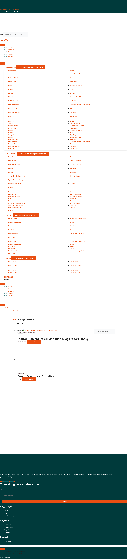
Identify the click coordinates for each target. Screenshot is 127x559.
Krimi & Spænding (75, 161)
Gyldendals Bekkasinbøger (17, 176)
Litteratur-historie (14, 112)
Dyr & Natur (12, 81)
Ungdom (72, 183)
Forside (14, 320)
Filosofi (10, 89)
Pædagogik (73, 81)
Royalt (72, 226)
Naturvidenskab (75, 74)
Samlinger (73, 172)
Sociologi (73, 101)
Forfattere (11, 226)
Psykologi (73, 89)
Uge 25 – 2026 (13, 261)
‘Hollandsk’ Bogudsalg (77, 234)
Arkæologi (11, 74)
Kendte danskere (13, 234)
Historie (10, 97)
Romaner (73, 168)
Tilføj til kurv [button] (34, 342)
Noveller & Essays (76, 164)
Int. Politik (11, 230)
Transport (73, 112)
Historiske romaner (14, 183)
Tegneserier (74, 180)
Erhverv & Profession (15, 222)
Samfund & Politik (75, 97)
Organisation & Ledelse (77, 78)
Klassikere (73, 157)
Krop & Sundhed (13, 104)
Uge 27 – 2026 (74, 261)
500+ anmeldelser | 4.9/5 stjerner (9, 9)
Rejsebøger (73, 93)
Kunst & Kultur (13, 108)
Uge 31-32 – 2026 (75, 265)
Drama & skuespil (14, 164)
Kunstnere (11, 237)
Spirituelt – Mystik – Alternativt (80, 104)
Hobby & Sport (13, 101)
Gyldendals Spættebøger (16, 180)
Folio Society (12, 157)
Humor (10, 187)
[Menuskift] (2, 45)
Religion (72, 222)
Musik (72, 70)
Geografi (11, 93)
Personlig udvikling (76, 85)
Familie (10, 85)
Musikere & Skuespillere (78, 218)
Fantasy (10, 172)
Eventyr (10, 168)
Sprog (72, 108)
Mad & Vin (11, 116)
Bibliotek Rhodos (13, 78)
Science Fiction (75, 176)
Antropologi (12, 70)
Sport (72, 230)
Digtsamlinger (12, 161)
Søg (1, 34)
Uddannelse (74, 116)
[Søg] (30, 35)
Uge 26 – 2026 (13, 265)
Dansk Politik (12, 218)
